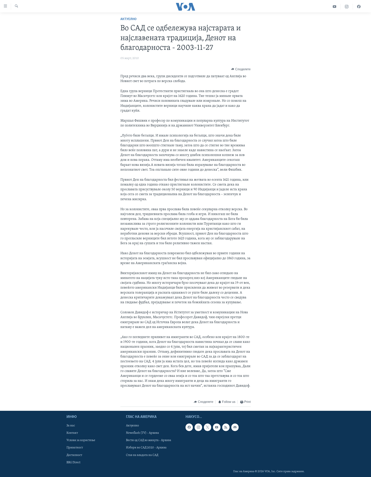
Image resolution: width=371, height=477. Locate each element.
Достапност (74, 455)
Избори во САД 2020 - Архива (146, 447)
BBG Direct (73, 462)
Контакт (72, 433)
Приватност (74, 447)
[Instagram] (347, 7)
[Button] (241, 69)
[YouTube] (334, 7)
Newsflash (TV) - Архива (142, 433)
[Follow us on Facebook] (189, 427)
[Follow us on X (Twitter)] (207, 427)
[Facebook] (359, 7)
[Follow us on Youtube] (216, 427)
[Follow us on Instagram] (198, 427)
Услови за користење (80, 440)
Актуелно (128, 19)
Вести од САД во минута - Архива (148, 440)
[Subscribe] (235, 427)
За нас (70, 425)
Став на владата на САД (142, 455)
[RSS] (226, 427)
